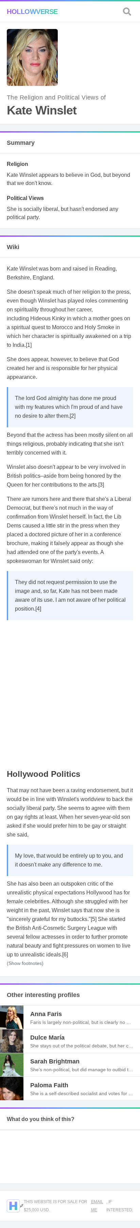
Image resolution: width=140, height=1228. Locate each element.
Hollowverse (32, 11)
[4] (38, 609)
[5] (94, 919)
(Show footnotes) (25, 963)
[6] (65, 954)
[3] (101, 485)
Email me (97, 1205)
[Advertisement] (70, 694)
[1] (29, 345)
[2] (72, 416)
